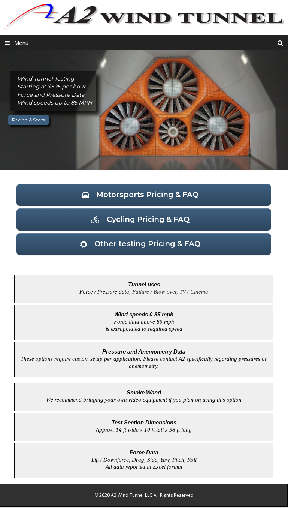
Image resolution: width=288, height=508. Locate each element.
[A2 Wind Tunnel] (144, 16)
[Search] (280, 42)
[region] (144, 110)
